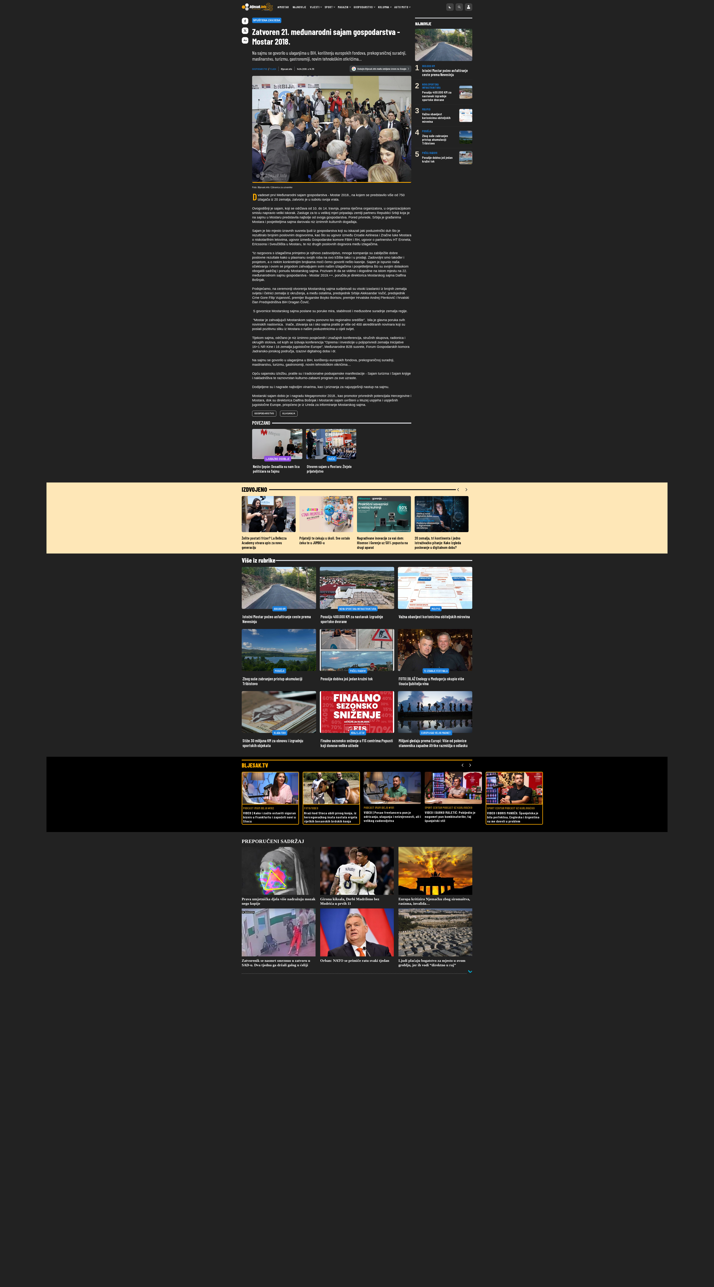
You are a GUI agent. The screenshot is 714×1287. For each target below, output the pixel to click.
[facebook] (245, 21)
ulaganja (288, 413)
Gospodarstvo (363, 7)
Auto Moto (401, 7)
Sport (329, 7)
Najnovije (299, 7)
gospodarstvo (259, 68)
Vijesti (315, 7)
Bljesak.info (286, 68)
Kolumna (383, 7)
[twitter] (245, 30)
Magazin (343, 7)
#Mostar (283, 7)
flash (273, 68)
